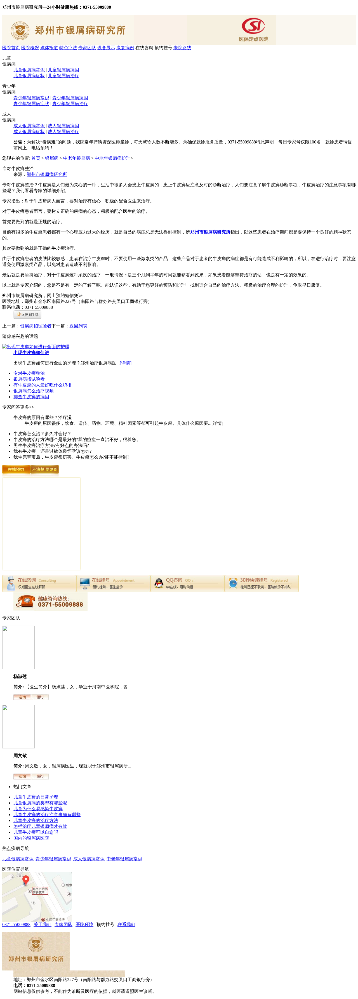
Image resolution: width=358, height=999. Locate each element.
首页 (35, 158)
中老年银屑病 (76, 158)
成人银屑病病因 (63, 125)
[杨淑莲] (18, 667)
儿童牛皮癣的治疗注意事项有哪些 (47, 814)
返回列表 (78, 326)
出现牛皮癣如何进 (31, 352)
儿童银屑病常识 (29, 69)
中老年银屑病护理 (113, 158)
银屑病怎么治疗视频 (33, 390)
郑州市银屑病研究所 (47, 174)
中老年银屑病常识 (124, 858)
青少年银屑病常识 (31, 97)
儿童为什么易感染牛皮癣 (38, 808)
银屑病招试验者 (35, 326)
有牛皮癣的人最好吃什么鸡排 (42, 385)
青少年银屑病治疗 (70, 103)
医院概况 (30, 47)
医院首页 (11, 47)
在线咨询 (144, 47)
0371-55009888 (16, 924)
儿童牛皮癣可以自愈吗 (35, 832)
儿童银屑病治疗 (63, 75)
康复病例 (125, 47)
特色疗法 (68, 47)
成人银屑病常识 (29, 125)
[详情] (125, 363)
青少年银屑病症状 (31, 103)
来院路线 (182, 47)
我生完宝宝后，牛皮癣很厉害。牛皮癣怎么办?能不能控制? (71, 457)
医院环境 (84, 924)
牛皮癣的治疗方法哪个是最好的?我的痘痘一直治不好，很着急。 (77, 439)
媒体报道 (49, 47)
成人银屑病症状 (29, 131)
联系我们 (126, 924)
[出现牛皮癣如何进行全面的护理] (35, 346)
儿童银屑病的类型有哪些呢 (40, 802)
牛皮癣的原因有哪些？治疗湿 (42, 417)
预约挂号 (163, 47)
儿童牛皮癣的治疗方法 (35, 820)
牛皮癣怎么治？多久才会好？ (42, 433)
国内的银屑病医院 (31, 838)
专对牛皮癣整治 (29, 373)
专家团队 (87, 47)
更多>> (27, 407)
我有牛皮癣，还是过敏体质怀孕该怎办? (52, 451)
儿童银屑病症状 (29, 75)
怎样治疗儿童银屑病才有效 (40, 826)
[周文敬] (18, 746)
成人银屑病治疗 (63, 131)
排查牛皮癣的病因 (31, 396)
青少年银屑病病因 (70, 97)
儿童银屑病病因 (63, 69)
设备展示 (106, 47)
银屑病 (51, 158)
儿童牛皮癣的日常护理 (35, 797)
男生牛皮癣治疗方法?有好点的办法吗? (51, 445)
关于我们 (42, 924)
